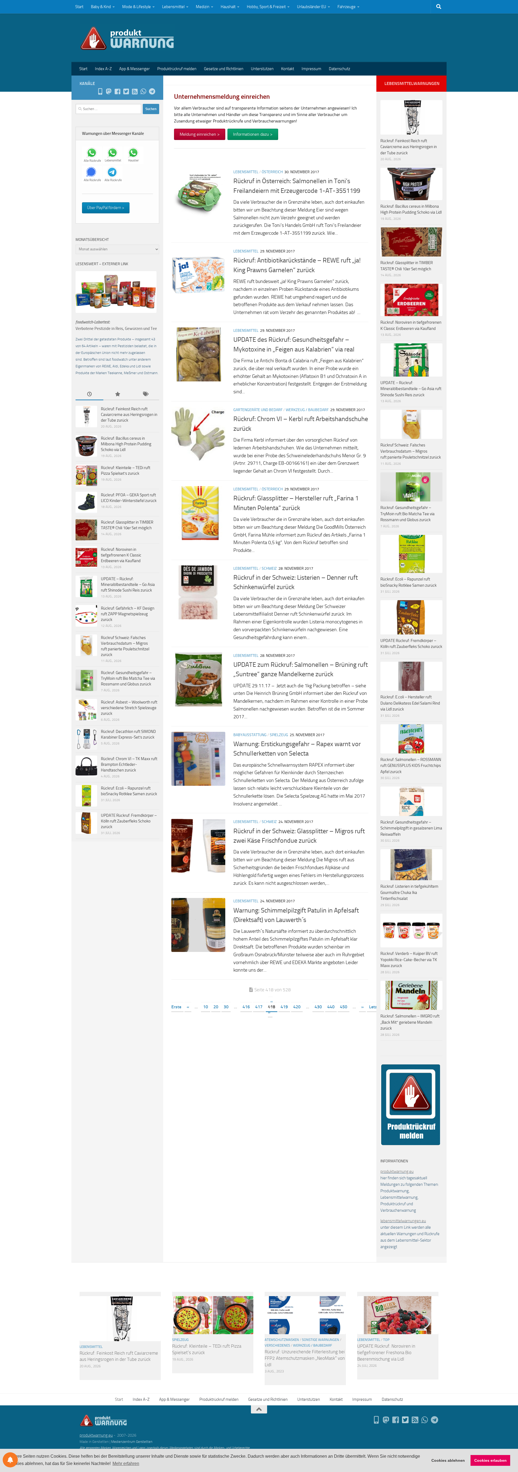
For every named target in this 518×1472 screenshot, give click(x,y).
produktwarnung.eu (397, 1171)
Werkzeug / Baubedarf (307, 410)
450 (343, 1006)
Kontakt (287, 68)
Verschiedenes (277, 1345)
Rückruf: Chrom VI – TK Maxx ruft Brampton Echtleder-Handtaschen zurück (129, 764)
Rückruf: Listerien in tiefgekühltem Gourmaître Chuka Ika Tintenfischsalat (409, 892)
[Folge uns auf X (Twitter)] (126, 91)
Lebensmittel (173, 6)
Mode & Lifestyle (136, 6)
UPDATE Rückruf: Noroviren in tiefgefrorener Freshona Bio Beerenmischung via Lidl (386, 1352)
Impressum (311, 68)
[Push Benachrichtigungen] (10, 1459)
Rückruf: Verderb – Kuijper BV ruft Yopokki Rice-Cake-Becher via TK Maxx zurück (409, 959)
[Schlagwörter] (145, 394)
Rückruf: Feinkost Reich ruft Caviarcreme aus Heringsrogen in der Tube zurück (129, 415)
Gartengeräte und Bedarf (257, 410)
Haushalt (228, 6)
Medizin (202, 6)
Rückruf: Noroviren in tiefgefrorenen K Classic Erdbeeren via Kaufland (121, 555)
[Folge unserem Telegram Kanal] (152, 91)
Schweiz (269, 568)
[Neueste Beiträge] (89, 394)
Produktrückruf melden (176, 68)
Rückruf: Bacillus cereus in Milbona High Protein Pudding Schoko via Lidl (126, 444)
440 (331, 1006)
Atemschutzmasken (282, 1340)
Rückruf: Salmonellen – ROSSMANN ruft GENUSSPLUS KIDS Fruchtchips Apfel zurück (410, 765)
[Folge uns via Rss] (134, 91)
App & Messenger (134, 68)
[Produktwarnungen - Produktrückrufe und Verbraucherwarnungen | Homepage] (127, 37)
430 (318, 1006)
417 (259, 1006)
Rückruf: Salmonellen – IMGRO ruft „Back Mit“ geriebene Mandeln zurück (409, 1022)
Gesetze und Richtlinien (223, 68)
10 (205, 1006)
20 (215, 1006)
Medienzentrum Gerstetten (131, 1442)
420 (297, 1006)
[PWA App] (100, 91)
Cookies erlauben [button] (490, 1460)
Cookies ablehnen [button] (448, 1460)
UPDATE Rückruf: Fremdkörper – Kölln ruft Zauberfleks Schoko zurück (129, 821)
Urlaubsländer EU (311, 6)
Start (79, 6)
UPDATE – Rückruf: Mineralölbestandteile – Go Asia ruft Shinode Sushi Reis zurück (128, 584)
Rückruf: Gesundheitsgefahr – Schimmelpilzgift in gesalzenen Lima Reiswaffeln (411, 828)
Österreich (272, 172)
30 (226, 1006)
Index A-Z (103, 68)
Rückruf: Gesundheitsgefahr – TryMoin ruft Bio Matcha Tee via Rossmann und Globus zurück (128, 678)
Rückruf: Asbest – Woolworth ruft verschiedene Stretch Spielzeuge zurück (129, 708)
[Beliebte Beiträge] (117, 394)
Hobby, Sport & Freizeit (266, 6)
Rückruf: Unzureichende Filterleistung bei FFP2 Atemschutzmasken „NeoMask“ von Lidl (305, 1358)
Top (386, 1340)
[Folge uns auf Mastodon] (108, 91)
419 (284, 1006)
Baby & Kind (101, 6)
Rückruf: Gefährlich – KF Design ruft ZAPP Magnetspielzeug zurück (127, 614)
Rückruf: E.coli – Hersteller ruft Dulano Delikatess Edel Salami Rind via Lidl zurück (410, 703)
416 (246, 1006)
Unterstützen (262, 68)
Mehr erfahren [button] (126, 1463)
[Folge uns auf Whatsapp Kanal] (143, 91)
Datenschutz (339, 68)
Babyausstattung (250, 735)
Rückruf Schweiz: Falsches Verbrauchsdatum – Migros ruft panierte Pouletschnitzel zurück (410, 451)
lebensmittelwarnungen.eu (403, 1220)
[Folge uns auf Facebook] (117, 91)
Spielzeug (279, 735)
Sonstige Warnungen (320, 1340)
